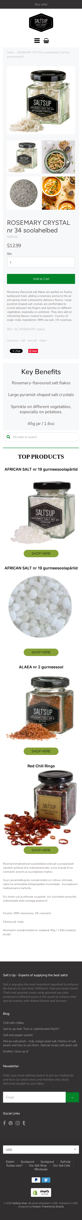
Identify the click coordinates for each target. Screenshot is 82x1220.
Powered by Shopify (52, 1206)
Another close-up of (15, 1051)
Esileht (10, 1162)
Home (10, 52)
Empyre (36, 1206)
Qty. (9, 254)
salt (23, 340)
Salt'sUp (65, 1162)
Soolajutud (47, 1162)
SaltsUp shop (20, 1203)
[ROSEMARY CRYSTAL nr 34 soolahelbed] (23, 157)
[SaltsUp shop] (41, 23)
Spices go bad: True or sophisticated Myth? (31, 1028)
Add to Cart (41, 279)
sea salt (32, 340)
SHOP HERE (41, 553)
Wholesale (41, 1169)
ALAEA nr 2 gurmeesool (41, 667)
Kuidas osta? (14, 1165)
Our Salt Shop (38, 1165)
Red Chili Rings (41, 766)
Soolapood (27, 1162)
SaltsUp (12, 237)
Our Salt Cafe (61, 1165)
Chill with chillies (13, 1022)
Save (34, 350)
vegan (43, 340)
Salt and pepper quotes (18, 1035)
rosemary (13, 340)
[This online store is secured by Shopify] (41, 1195)
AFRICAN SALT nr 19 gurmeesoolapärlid (41, 469)
